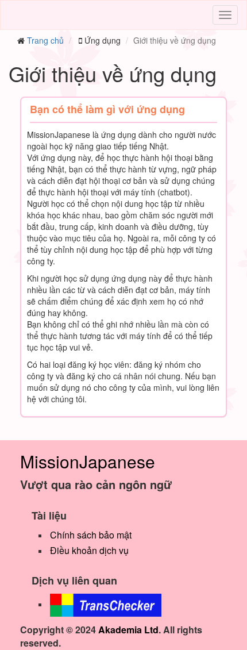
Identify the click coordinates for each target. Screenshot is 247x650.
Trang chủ (45, 40)
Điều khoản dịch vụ (89, 550)
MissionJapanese (87, 461)
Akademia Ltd (128, 629)
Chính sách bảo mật (91, 534)
